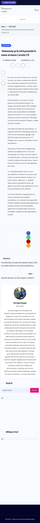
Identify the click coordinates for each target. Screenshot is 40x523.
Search (34, 390)
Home (3, 27)
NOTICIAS (12, 27)
